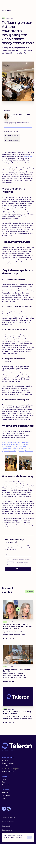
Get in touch (6, 795)
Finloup (4, 443)
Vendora (5, 447)
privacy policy (10, 561)
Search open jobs (8, 771)
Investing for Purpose (26, 451)
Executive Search (7, 763)
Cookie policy (6, 826)
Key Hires (5, 760)
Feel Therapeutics (23, 443)
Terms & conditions (8, 817)
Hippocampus (6, 449)
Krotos (10, 443)
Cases (4, 779)
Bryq (9, 447)
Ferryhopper (25, 449)
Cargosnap (24, 445)
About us (5, 793)
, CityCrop (14, 447)
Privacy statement (8, 822)
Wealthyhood (15, 445)
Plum (14, 443)
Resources (5, 785)
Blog (3, 782)
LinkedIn (13, 451)
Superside (22, 447)
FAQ (3, 798)
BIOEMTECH (6, 445)
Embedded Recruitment (10, 766)
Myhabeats (5, 451)
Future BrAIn (16, 449)
